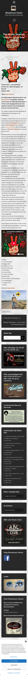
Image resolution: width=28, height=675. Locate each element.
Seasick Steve (6, 311)
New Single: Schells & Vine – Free (14, 473)
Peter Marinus (9, 94)
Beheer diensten (13, 656)
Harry (6, 57)
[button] (26, 641)
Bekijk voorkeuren (14, 669)
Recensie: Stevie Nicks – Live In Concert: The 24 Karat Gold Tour (14, 323)
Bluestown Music (14, 13)
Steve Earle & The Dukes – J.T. (12, 318)
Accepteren (14, 661)
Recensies (10, 59)
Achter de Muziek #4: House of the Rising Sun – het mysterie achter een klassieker (14, 459)
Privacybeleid (17, 672)
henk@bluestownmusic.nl (11, 612)
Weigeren (14, 665)
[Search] (22, 338)
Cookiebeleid (10, 672)
